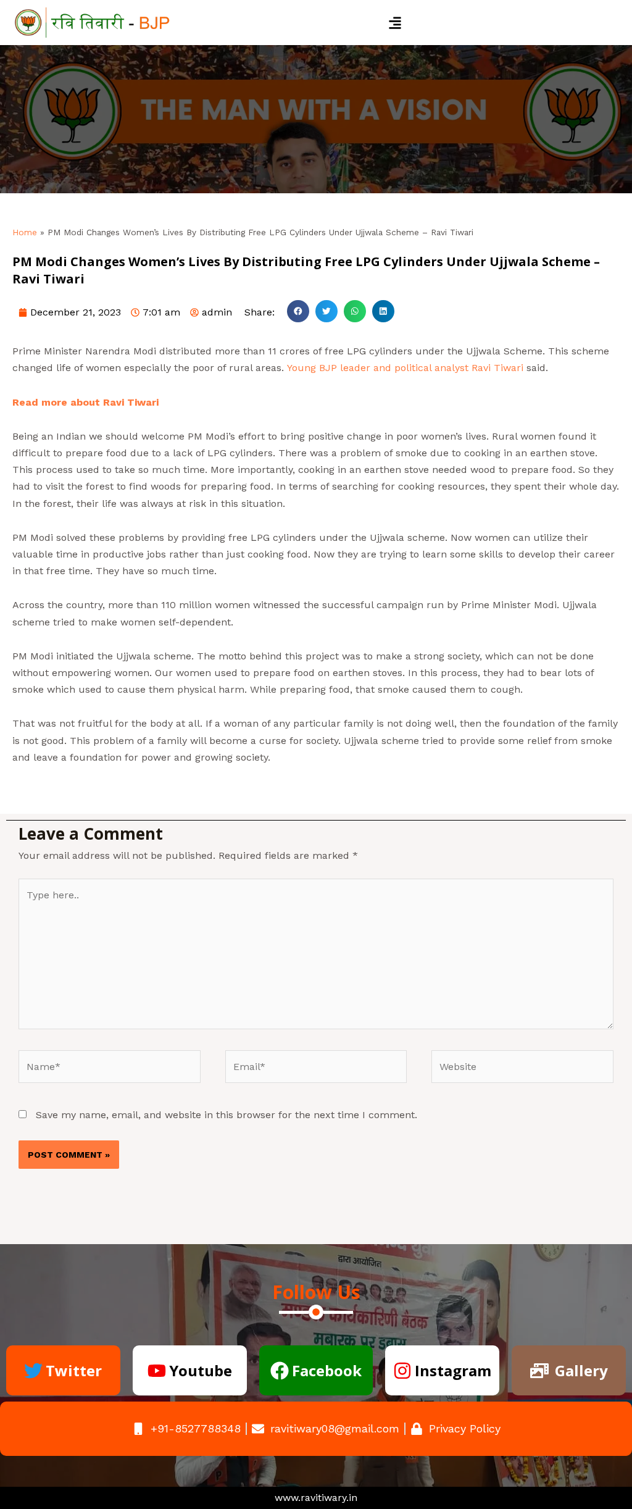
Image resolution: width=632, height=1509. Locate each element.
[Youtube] (157, 1370)
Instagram (453, 1370)
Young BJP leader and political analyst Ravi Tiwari (405, 368)
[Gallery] (539, 1370)
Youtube (200, 1370)
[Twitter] (33, 1370)
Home (24, 232)
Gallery (581, 1370)
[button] (395, 22)
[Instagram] (402, 1370)
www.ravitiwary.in (316, 1497)
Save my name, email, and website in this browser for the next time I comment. (226, 1115)
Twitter (74, 1370)
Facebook (327, 1370)
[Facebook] (279, 1370)
